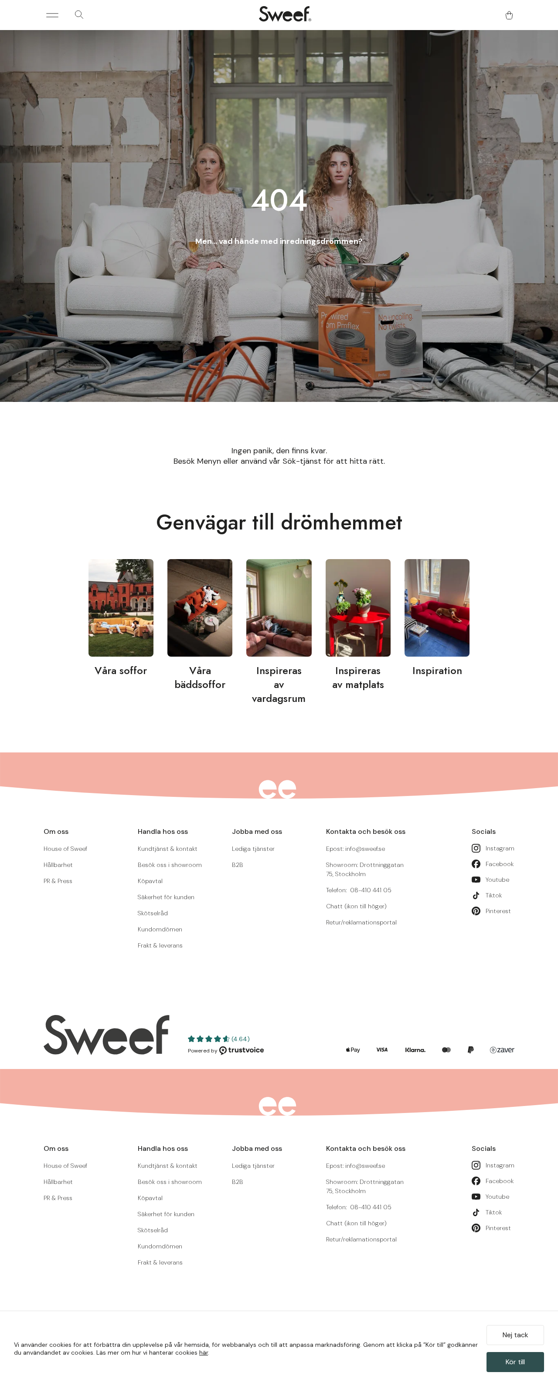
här (203, 1352)
